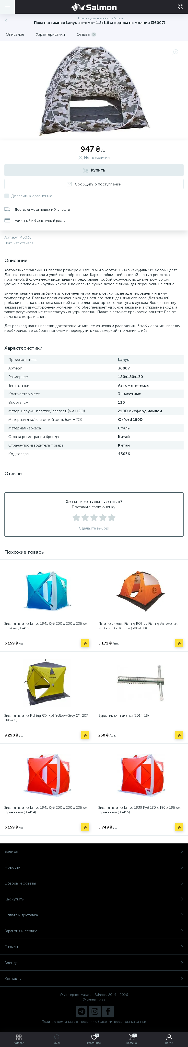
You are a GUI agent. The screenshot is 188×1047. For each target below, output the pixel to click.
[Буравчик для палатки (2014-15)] (140, 683)
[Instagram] (95, 1011)
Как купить (14, 899)
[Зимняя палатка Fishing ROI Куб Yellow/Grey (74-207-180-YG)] (46, 683)
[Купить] (85, 643)
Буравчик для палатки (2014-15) (123, 715)
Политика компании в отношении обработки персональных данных (94, 1022)
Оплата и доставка (21, 915)
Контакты (12, 978)
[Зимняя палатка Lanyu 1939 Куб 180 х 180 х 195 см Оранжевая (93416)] (140, 775)
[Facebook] (108, 1011)
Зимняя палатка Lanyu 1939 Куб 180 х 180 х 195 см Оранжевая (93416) (139, 809)
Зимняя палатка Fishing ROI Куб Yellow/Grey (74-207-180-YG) (46, 717)
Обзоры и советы (20, 883)
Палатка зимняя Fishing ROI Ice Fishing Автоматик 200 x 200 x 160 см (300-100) (137, 625)
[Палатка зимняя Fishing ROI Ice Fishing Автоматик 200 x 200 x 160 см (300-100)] (140, 591)
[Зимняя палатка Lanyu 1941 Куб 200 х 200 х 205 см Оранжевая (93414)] (46, 775)
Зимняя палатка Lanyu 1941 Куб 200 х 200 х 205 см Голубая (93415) (45, 625)
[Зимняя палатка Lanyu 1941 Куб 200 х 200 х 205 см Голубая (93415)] (46, 591)
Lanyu (123, 359)
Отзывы (11, 946)
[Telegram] (81, 1011)
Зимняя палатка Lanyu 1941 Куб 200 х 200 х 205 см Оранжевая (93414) (45, 809)
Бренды (11, 851)
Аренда (11, 962)
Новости (12, 867)
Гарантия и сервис (20, 931)
